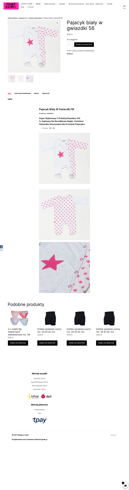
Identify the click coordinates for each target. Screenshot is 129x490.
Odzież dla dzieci (49, 4)
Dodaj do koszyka (84, 44)
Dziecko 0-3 (23, 18)
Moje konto (99, 4)
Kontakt (109, 4)
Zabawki (62, 4)
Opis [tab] (9, 93)
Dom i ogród (90, 4)
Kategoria (81, 50)
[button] (57, 22)
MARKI (38, 4)
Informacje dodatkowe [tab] (23, 93)
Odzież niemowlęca (35, 18)
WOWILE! (70, 54)
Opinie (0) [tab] (45, 93)
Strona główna (13, 18)
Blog (22, 7)
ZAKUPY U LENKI (26, 4)
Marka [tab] (36, 93)
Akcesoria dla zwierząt (76, 4)
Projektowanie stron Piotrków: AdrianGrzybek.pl (29, 439)
